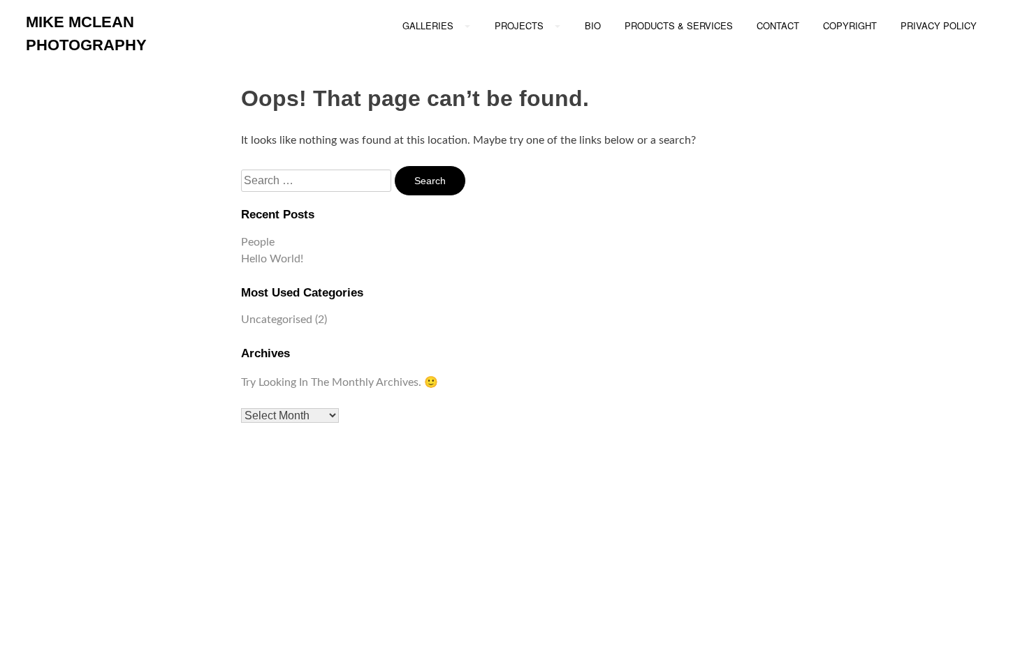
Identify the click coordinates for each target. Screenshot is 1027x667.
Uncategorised (276, 319)
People (258, 242)
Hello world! (272, 258)
